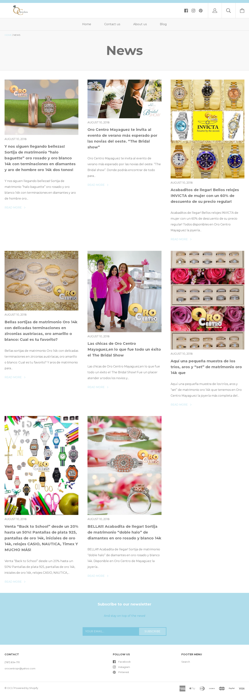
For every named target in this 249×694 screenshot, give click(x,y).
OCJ (9, 688)
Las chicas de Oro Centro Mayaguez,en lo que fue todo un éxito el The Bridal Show (124, 349)
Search (185, 661)
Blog (163, 24)
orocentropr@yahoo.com (20, 668)
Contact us (112, 24)
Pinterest (123, 672)
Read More (13, 207)
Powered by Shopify (26, 688)
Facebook (124, 661)
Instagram (124, 667)
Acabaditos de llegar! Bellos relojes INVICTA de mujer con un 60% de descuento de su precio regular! (205, 196)
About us (140, 24)
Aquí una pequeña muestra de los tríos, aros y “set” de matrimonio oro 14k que (206, 367)
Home (86, 24)
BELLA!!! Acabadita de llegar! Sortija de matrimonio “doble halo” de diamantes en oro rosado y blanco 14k (124, 532)
